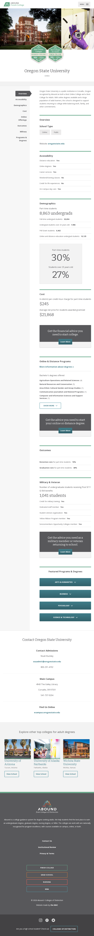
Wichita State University (71, 762)
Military (23, 131)
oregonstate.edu (56, 143)
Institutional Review (47, 847)
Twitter (53, 920)
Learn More (66, 341)
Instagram (40, 920)
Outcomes (22, 126)
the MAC (54, 905)
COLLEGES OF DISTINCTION (64, 929)
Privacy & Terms (47, 853)
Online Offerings (22, 118)
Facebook (47, 920)
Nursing (47, 882)
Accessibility (21, 99)
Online (44, 132)
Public (56, 132)
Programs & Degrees (21, 139)
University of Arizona (12, 762)
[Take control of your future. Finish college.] (14, 4)
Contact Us (47, 841)
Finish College (47, 868)
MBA (47, 889)
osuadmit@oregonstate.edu (47, 661)
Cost (25, 111)
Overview (22, 93)
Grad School (47, 875)
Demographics (20, 105)
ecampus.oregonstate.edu (47, 712)
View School (11, 774)
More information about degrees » (57, 366)
